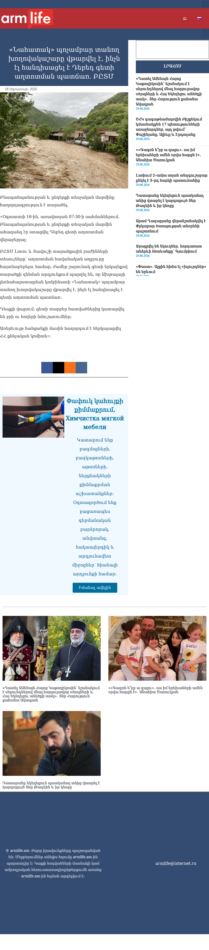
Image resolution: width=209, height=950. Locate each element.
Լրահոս (172, 66)
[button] (205, 4)
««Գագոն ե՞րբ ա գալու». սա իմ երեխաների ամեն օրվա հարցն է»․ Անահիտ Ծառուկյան (168, 155)
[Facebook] (168, 4)
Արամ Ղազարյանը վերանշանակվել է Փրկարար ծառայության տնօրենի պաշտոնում (171, 226)
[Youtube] (184, 4)
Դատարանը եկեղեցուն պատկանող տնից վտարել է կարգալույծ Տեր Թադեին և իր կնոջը (170, 200)
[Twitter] (176, 4)
